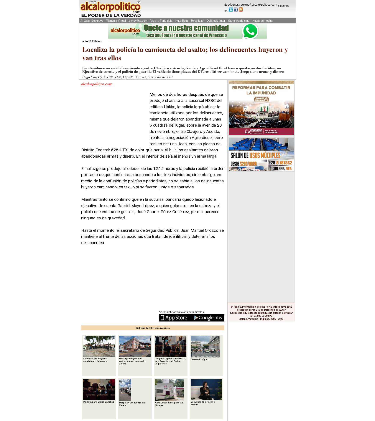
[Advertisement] (113, 118)
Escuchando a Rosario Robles (203, 403)
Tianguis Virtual (116, 20)
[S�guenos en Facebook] (236, 9)
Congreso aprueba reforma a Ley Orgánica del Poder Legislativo (170, 361)
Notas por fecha (262, 20)
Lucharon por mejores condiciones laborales (95, 359)
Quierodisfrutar (216, 20)
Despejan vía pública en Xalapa (132, 403)
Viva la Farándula (161, 20)
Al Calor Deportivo (92, 20)
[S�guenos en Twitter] (231, 9)
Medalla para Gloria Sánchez (98, 402)
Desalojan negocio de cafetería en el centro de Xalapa (132, 361)
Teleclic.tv (197, 20)
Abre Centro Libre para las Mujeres (169, 403)
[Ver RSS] (241, 9)
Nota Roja (181, 20)
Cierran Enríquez (200, 359)
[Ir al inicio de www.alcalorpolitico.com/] (110, 16)
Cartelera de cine (238, 20)
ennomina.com (138, 20)
